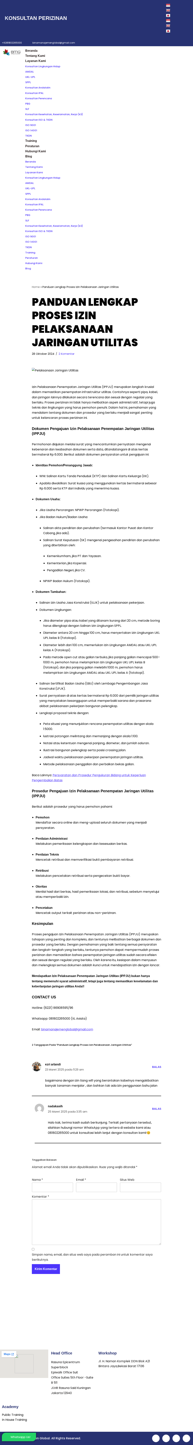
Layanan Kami (35, 61)
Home (36, 287)
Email (81, 1180)
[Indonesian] (170, 5)
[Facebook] (123, 18)
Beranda (31, 50)
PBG (27, 104)
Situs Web (127, 1180)
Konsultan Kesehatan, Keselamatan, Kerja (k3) (54, 114)
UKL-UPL (30, 77)
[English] (168, 10)
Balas (156, 1066)
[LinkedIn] (140, 18)
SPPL (28, 82)
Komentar (40, 1196)
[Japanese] (168, 15)
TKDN (28, 136)
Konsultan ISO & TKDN (39, 120)
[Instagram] (148, 18)
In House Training (14, 1420)
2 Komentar (66, 354)
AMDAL (29, 71)
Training (31, 140)
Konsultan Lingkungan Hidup (42, 66)
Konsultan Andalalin (37, 87)
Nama (37, 1180)
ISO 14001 (31, 130)
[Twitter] (132, 18)
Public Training (12, 1415)
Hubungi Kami (35, 151)
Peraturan (32, 146)
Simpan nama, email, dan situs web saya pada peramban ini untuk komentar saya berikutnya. (92, 1257)
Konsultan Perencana (38, 98)
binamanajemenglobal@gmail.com (67, 1029)
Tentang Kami (35, 55)
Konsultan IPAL (34, 93)
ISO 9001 (30, 125)
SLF (27, 109)
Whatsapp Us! (20, 1437)
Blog (28, 156)
